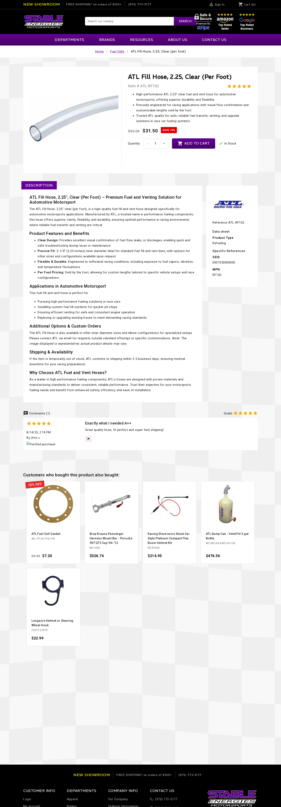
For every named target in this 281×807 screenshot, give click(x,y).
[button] (88, 439)
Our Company (118, 799)
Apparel (72, 799)
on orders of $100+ (94, 4)
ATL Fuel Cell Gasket (45, 533)
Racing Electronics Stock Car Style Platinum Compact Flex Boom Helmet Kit (169, 538)
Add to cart (194, 143)
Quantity (134, 143)
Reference (220, 222)
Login (27, 799)
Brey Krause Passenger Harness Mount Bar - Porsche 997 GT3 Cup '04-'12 (111, 538)
